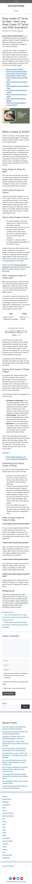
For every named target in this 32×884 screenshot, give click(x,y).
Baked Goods (9, 612)
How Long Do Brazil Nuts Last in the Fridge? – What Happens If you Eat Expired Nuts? (14, 762)
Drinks (4, 821)
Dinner (4, 810)
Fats (3, 824)
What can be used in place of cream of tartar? (16, 104)
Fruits (4, 830)
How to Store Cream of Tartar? (17, 73)
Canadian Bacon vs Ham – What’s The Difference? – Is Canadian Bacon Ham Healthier (14, 755)
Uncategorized (7, 855)
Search (4, 703)
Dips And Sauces (7, 813)
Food (4, 827)
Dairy (4, 807)
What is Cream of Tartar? (15, 69)
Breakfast (5, 802)
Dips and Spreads (8, 816)
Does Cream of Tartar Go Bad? (17, 71)
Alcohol (4, 796)
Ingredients (6, 838)
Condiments (6, 805)
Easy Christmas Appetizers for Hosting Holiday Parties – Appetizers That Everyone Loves (15, 769)
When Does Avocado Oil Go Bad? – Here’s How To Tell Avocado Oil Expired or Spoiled (15, 624)
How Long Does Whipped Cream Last (14, 266)
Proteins (5, 844)
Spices (4, 846)
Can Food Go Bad (16, 6)
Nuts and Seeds (7, 841)
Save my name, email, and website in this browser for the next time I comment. (16, 675)
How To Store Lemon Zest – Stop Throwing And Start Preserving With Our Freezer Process (15, 617)
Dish (3, 818)
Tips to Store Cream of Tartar (16, 76)
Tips (3, 852)
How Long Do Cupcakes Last (16, 457)
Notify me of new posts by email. (14, 688)
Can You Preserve (8, 866)
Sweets (4, 849)
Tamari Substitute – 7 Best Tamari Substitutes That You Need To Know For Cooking (15, 743)
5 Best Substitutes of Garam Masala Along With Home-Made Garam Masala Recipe (15, 776)
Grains (4, 832)
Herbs (4, 835)
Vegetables (6, 858)
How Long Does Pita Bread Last (17, 459)
